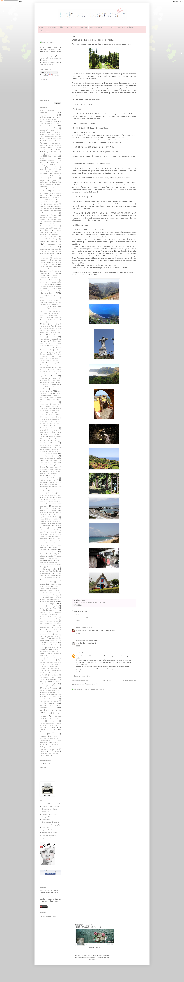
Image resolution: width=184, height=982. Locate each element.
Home (41, 27)
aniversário (58, 136)
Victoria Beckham (45, 732)
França (50, 343)
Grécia (45, 369)
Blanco (56, 165)
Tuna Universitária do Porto (53, 690)
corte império (51, 264)
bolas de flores (45, 169)
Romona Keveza (52, 621)
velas (56, 694)
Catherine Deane (55, 219)
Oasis (42, 543)
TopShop (42, 684)
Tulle (41, 690)
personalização (45, 573)
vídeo (54, 734)
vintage (43, 736)
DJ (49, 296)
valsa (59, 692)
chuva (49, 228)
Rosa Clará (57, 623)
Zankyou (43, 751)
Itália (50, 393)
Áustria (48, 149)
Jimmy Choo (55, 410)
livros (41, 454)
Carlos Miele (51, 202)
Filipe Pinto (55, 330)
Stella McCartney (47, 655)
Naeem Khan (50, 532)
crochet (42, 275)
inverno (49, 391)
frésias (58, 348)
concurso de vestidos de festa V (50, 256)
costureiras (53, 266)
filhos (59, 328)
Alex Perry (56, 123)
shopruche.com (44, 651)
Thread (52, 677)
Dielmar (52, 288)
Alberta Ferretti (45, 121)
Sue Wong (50, 662)
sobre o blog (45, 653)
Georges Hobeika (46, 354)
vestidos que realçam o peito (50, 723)
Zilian (42, 753)
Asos (50, 148)
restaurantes (54, 614)
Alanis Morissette (53, 119)
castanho (42, 217)
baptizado (49, 154)
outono (50, 554)
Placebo (58, 577)
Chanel (46, 224)
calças (45, 195)
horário (55, 378)
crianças (53, 273)
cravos (42, 269)
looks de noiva (51, 460)
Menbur (42, 504)
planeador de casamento (50, 580)
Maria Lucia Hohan (55, 495)
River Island (54, 617)
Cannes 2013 (55, 197)
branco (42, 180)
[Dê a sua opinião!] (75, 605)
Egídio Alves (55, 304)
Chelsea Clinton (53, 226)
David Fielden (53, 277)
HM (48, 376)
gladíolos (42, 363)
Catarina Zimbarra (53, 217)
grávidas (58, 367)
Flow (57, 335)
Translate (55, 75)
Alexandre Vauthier (45, 128)
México (45, 515)
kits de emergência (53, 430)
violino (56, 736)
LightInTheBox (44, 447)
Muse (44, 528)
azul (59, 150)
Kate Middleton (45, 426)
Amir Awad (54, 132)
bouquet (43, 174)
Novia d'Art (55, 538)
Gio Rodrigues (53, 358)
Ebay (59, 302)
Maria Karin (51, 493)
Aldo (55, 121)
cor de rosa (56, 260)
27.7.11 (78, 620)
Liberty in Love (45, 445)
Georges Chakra (53, 352)
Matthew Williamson (52, 499)
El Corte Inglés (44, 307)
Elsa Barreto (53, 311)
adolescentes (44, 117)
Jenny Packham (45, 406)
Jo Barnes (43, 412)
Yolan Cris (52, 747)
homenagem (43, 378)
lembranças (46, 443)
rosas (47, 625)
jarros (59, 397)
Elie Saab (57, 307)
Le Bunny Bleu (46, 441)
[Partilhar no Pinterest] (81, 605)
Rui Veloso (58, 627)
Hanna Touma (48, 374)
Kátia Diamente (82, 627)
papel (42, 560)
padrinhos (50, 556)
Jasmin (45, 400)
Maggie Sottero (54, 475)
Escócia (42, 317)
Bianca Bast (54, 162)
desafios (55, 284)
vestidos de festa (50, 710)
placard (49, 578)
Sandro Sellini (46, 634)
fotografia (48, 341)
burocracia (50, 184)
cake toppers (56, 193)
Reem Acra (44, 608)
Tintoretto (50, 679)
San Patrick (44, 632)
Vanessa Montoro (46, 694)
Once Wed (45, 827)
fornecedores (52, 337)
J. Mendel (55, 395)
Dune (41, 302)
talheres (50, 668)
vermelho (43, 699)
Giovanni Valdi (44, 360)
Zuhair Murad (44, 755)
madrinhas (54, 473)
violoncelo (43, 738)
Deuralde (44, 288)
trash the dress (55, 686)
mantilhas (44, 484)
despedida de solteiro (46, 286)
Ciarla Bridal (57, 228)
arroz (43, 147)
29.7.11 (78, 672)
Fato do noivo (56, 326)
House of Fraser (48, 382)
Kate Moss (56, 425)
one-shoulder (55, 543)
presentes (55, 588)
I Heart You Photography (50, 806)
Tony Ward (56, 681)
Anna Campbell (45, 138)
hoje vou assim (47, 838)
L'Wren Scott (47, 434)
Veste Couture (44, 701)
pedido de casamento (47, 564)
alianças (56, 128)
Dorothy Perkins (52, 300)
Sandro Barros (56, 632)
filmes (42, 332)
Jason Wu (52, 400)
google (49, 365)
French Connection (46, 348)
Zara (54, 751)
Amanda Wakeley (54, 130)
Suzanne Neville (53, 664)
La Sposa (56, 434)
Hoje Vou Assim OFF (49, 835)
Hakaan (44, 371)
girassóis (55, 360)
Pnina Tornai (43, 582)
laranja (58, 436)
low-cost (57, 463)
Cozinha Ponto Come (49, 814)
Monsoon (46, 525)
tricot (45, 688)
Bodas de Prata (54, 167)
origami (55, 547)
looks (59, 458)
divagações (46, 293)
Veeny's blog (46, 819)
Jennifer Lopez (44, 404)
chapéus (55, 224)
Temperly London (48, 673)
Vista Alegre (54, 738)
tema (59, 671)
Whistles (42, 745)
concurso (56, 241)
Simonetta (55, 651)
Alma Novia (43, 130)
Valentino (52, 692)
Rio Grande (43, 617)
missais (42, 519)
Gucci (52, 369)
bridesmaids (44, 182)
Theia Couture (44, 677)
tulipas (54, 688)
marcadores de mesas (48, 486)
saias (55, 630)
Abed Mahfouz (47, 110)
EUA (44, 324)
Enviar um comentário (82, 676)
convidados (45, 258)
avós (54, 149)
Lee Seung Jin (57, 441)
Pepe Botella (53, 571)
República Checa (45, 612)
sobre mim (51, 62)
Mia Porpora (55, 514)
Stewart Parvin (52, 658)
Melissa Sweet (53, 501)
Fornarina (42, 337)
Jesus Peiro (48, 408)
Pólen (51, 582)
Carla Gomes (51, 199)
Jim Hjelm (45, 410)
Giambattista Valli (48, 356)
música (53, 528)
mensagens (43, 512)
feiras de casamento (49, 328)
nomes (57, 536)
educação (45, 304)
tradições (53, 684)
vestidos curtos (47, 703)
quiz (41, 597)
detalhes (58, 286)
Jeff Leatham (52, 402)
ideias (54, 385)
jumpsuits (43, 421)
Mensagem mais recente (80, 680)
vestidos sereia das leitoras (51, 725)
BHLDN (42, 162)
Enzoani (53, 313)
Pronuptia (56, 595)
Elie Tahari (48, 309)
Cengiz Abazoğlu (47, 221)
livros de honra (51, 454)
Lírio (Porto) (57, 449)
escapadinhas (53, 315)
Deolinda (46, 284)
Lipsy (48, 449)
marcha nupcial (53, 489)
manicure (51, 482)
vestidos (55, 701)
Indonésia (56, 386)
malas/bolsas (53, 478)
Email (112, 27)
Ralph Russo (57, 599)
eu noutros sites (55, 322)
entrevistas (43, 313)
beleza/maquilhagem (47, 160)
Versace (54, 699)
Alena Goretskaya (45, 123)
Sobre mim (83, 27)
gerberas (58, 354)
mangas (52, 480)
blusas (42, 167)
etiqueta (44, 320)
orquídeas (54, 549)
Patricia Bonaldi (54, 562)
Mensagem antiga (129, 680)
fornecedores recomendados (50, 339)
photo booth (51, 575)
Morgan (58, 525)
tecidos (42, 670)
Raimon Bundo (46, 599)
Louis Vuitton (44, 462)
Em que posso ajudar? (98, 27)
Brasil (54, 180)
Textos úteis (71, 27)
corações (46, 262)
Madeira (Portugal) (99, 602)
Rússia (43, 629)
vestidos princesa (53, 721)
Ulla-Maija (44, 692)
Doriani (42, 300)
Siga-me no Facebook (125, 27)
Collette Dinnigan (52, 239)
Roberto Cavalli (45, 619)
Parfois (49, 560)
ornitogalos (43, 549)
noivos (49, 536)
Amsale (42, 134)
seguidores (49, 647)
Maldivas (42, 480)
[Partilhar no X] (77, 605)
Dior (59, 288)
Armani (59, 145)
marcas (42, 489)
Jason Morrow (90, 957)
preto (42, 590)
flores (51, 335)
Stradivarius (52, 660)
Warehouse (43, 742)
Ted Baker (50, 671)
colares (42, 239)
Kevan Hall (43, 430)
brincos (54, 182)
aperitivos (55, 143)
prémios (56, 586)
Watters (55, 742)
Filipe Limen (45, 330)
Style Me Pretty (47, 830)
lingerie (42, 449)
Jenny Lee (56, 404)
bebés (42, 158)
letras (56, 443)
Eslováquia (58, 317)
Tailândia (42, 668)
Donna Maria (54, 298)
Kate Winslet (44, 428)
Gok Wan (51, 363)
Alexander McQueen (48, 126)
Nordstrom (44, 538)
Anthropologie (57, 138)
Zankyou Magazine (48, 817)
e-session (51, 302)
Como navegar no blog (55, 27)
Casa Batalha (45, 206)
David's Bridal (55, 280)
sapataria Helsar (53, 636)
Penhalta (42, 569)
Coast (55, 237)
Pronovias (44, 595)
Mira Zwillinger (54, 517)
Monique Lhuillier (55, 523)
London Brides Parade (47, 458)
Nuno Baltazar (44, 540)
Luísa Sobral (43, 469)
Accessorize (44, 113)
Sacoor (50, 629)
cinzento (42, 234)
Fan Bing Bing (54, 324)
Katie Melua (55, 428)
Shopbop (55, 649)
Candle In (46, 197)
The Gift (44, 675)
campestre (57, 195)
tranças (42, 686)
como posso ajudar (46, 64)
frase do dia (54, 345)
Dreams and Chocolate (84, 640)
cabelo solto (56, 191)
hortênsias (43, 380)
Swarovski (43, 666)
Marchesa (43, 491)
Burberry (42, 184)
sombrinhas (57, 653)
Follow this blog (50, 873)
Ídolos (41, 386)
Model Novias (44, 521)
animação (49, 136)
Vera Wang (44, 697)
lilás (55, 447)
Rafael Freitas (49, 597)
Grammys (48, 367)
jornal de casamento (52, 419)
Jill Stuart (58, 408)
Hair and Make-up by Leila (51, 804)
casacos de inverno (51, 208)
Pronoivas (55, 592)
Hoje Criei (45, 812)
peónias (42, 571)
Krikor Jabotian (44, 432)
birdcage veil (44, 165)
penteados (52, 569)
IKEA (48, 387)
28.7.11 (78, 633)
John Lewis (51, 417)
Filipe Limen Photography (51, 825)
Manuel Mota (54, 484)
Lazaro (59, 438)
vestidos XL (44, 729)
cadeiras (45, 193)
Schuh (41, 647)
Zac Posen (55, 749)
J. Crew (47, 395)
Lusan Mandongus (55, 469)
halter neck (56, 371)
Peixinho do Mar (52, 567)
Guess (59, 369)
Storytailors (43, 660)
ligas (56, 445)
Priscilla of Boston (53, 590)
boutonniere (54, 178)
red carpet (53, 606)
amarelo (42, 132)
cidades (83, 602)
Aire (54, 117)
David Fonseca (44, 280)
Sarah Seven (55, 645)
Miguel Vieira (43, 517)
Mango (42, 482)
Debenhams (43, 282)
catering (42, 219)
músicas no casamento (48, 530)
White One (51, 745)
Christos (42, 228)
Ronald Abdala (44, 623)
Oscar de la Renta (48, 552)
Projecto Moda (44, 592)
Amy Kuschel (51, 134)
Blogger (91, 959)
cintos (55, 232)
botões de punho (51, 171)
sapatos (43, 638)
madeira (46, 471)
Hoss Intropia (56, 380)
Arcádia (51, 145)
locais (42, 456)
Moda (48, 519)
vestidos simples (47, 727)
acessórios (44, 115)
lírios (43, 451)
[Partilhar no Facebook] (79, 605)
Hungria (47, 384)
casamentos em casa (51, 213)
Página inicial (106, 680)
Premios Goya (44, 588)
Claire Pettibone (53, 234)
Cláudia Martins (45, 237)
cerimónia (57, 221)
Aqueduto (43, 145)
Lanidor (42, 436)
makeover (42, 478)
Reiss (54, 608)
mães (42, 476)
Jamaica (52, 397)
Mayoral (42, 501)
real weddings (47, 604)
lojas (55, 456)
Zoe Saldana (53, 753)
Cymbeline (43, 277)
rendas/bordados (47, 610)
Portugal (52, 584)
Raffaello (58, 597)
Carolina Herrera (52, 204)
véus (55, 729)
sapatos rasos (52, 643)
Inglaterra (43, 389)
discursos (50, 291)
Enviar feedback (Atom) (88, 684)
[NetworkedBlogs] (50, 871)
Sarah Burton (44, 645)
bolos (58, 169)
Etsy (51, 320)
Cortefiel (42, 266)
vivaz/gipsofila (45, 740)
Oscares (42, 554)
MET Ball (58, 512)
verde (55, 697)
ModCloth (56, 519)
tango (57, 668)
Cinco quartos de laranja (50, 822)
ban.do (42, 154)
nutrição (55, 540)
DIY (41, 296)
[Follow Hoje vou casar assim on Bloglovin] (47, 865)
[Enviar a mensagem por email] (73, 605)
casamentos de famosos (50, 211)
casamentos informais (48, 215)
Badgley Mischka (50, 152)
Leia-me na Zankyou (46, 31)
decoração (56, 282)
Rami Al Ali (44, 601)
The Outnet (54, 675)
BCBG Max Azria (49, 156)
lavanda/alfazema (48, 439)
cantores (42, 199)
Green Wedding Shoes (49, 832)
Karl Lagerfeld (54, 423)
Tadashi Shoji (54, 666)
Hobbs (55, 376)
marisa (78, 653)
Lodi (49, 456)
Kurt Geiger (56, 432)
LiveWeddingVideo (53, 451)
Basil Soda (57, 154)
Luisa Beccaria (54, 467)
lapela (51, 436)
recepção (42, 606)
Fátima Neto (44, 326)
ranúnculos (54, 601)
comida (42, 241)
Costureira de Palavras (50, 809)
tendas (59, 673)
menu (50, 512)
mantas (58, 482)
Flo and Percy (51, 332)
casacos (57, 206)
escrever (49, 317)
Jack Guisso (43, 397)
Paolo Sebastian (53, 558)
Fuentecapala (47, 350)
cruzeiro (55, 275)
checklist (42, 226)
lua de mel (89, 602)
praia (48, 586)
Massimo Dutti (47, 497)
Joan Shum (51, 412)
